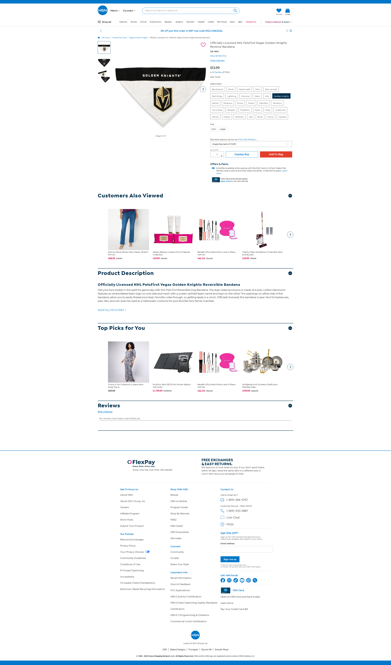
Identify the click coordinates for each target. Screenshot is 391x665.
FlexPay (218, 72)
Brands (174, 495)
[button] (259, 11)
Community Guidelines (133, 558)
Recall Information (180, 578)
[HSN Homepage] (99, 38)
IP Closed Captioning (132, 570)
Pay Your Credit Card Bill (234, 609)
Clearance (251, 22)
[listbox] (251, 144)
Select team (216, 84)
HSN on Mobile (178, 501)
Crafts (211, 22)
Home (143, 22)
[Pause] (290, 31)
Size (212, 124)
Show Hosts (126, 519)
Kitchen (190, 22)
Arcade (174, 558)
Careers (124, 507)
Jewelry (179, 22)
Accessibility (127, 576)
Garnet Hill (206, 649)
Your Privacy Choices (132, 552)
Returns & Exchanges (132, 539)
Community (177, 552)
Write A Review (217, 60)
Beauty (168, 22)
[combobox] (189, 10)
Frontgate (193, 649)
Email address (227, 543)
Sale (240, 22)
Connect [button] (128, 10)
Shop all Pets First (218, 56)
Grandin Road (221, 649)
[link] (287, 11)
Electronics (155, 22)
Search (235, 10)
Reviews (109, 405)
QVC (165, 649)
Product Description (126, 273)
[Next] (287, 31)
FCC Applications (180, 590)
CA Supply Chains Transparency (137, 583)
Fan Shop (222, 22)
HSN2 (173, 519)
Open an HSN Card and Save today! (240, 596)
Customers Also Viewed (130, 195)
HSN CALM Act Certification (185, 596)
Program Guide (179, 507)
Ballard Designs (177, 649)
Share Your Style (179, 564)
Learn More (227, 603)
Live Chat (233, 517)
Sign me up (230, 559)
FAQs (230, 524)
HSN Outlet (176, 526)
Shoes (134, 22)
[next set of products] (290, 235)
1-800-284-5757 (237, 500)
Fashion (123, 22)
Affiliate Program (129, 513)
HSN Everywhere (179, 532)
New (232, 22)
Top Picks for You (121, 328)
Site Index (175, 538)
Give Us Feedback (180, 584)
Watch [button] (114, 10)
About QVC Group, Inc (132, 501)
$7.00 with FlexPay (246, 139)
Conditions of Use (130, 564)
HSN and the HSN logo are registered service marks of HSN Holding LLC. (195, 656)
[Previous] (101, 31)
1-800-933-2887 (237, 511)
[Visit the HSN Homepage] (103, 14)
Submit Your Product (132, 526)
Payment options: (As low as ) (233, 139)
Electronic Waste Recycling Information (142, 589)
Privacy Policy (128, 545)
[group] (215, 67)
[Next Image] (203, 89)
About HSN (126, 495)
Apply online (226, 181)
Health (201, 22)
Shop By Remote (179, 513)
